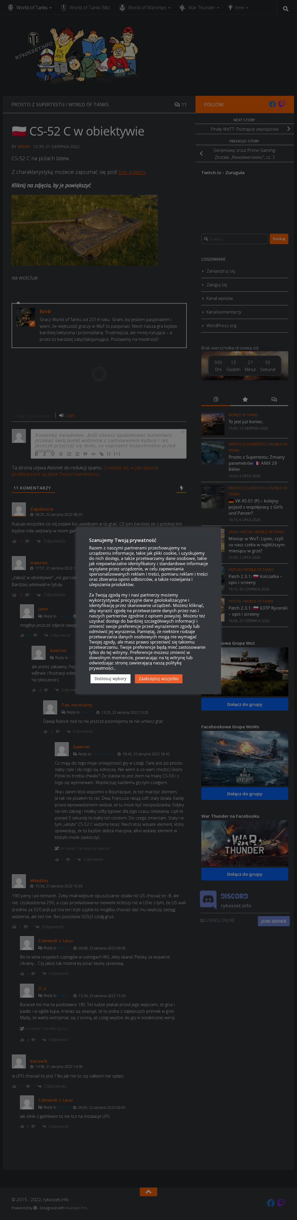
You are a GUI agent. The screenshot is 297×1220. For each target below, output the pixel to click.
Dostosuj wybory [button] (110, 678)
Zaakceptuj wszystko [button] (158, 678)
